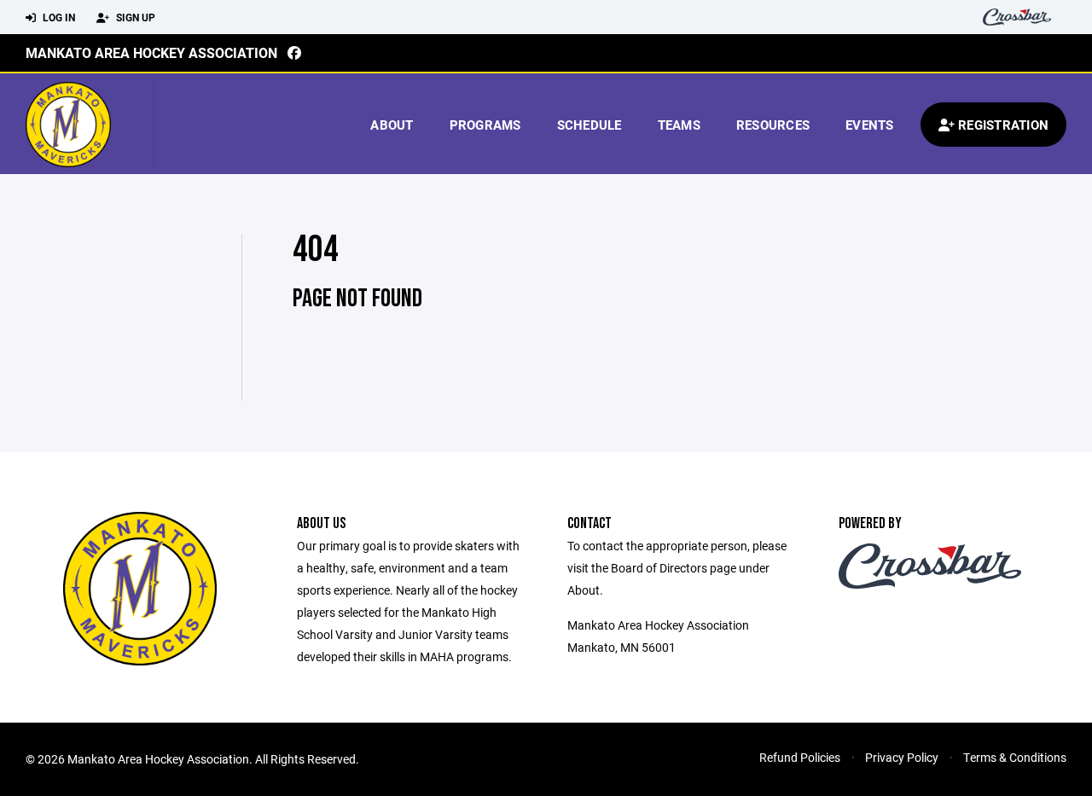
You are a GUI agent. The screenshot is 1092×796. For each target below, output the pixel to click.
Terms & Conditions (1014, 757)
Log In (57, 17)
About (391, 124)
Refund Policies (799, 757)
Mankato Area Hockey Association (151, 52)
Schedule (589, 124)
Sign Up (134, 17)
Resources (773, 124)
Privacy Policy (901, 757)
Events (869, 124)
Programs (485, 124)
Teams (679, 124)
